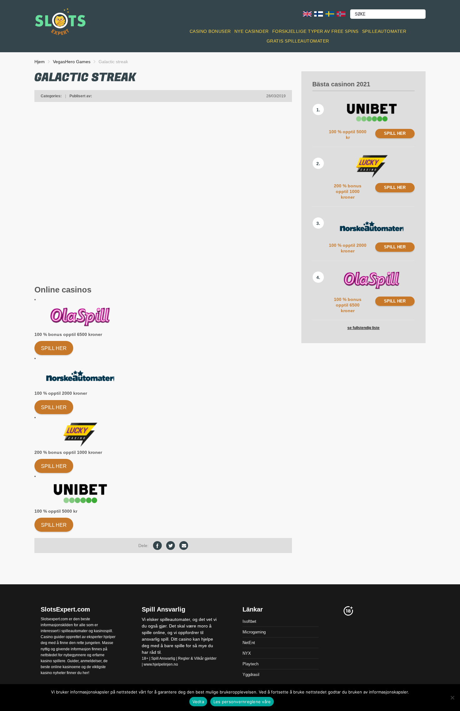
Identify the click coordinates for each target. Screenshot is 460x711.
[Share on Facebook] (157, 545)
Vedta (198, 701)
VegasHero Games (71, 61)
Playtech (250, 664)
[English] (307, 13)
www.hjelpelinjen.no (161, 664)
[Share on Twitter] (170, 545)
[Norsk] (341, 13)
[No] (452, 697)
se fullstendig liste (363, 328)
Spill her (54, 348)
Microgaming (254, 632)
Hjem (39, 61)
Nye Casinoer (251, 31)
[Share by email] (183, 545)
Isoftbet (249, 621)
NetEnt (249, 642)
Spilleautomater (384, 31)
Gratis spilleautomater (298, 40)
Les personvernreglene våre (242, 701)
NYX (247, 653)
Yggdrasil (251, 674)
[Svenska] (329, 13)
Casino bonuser (210, 31)
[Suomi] (318, 13)
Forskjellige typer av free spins (315, 31)
